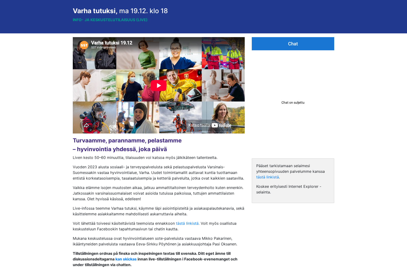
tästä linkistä (267, 177)
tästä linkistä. (187, 223)
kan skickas (126, 259)
